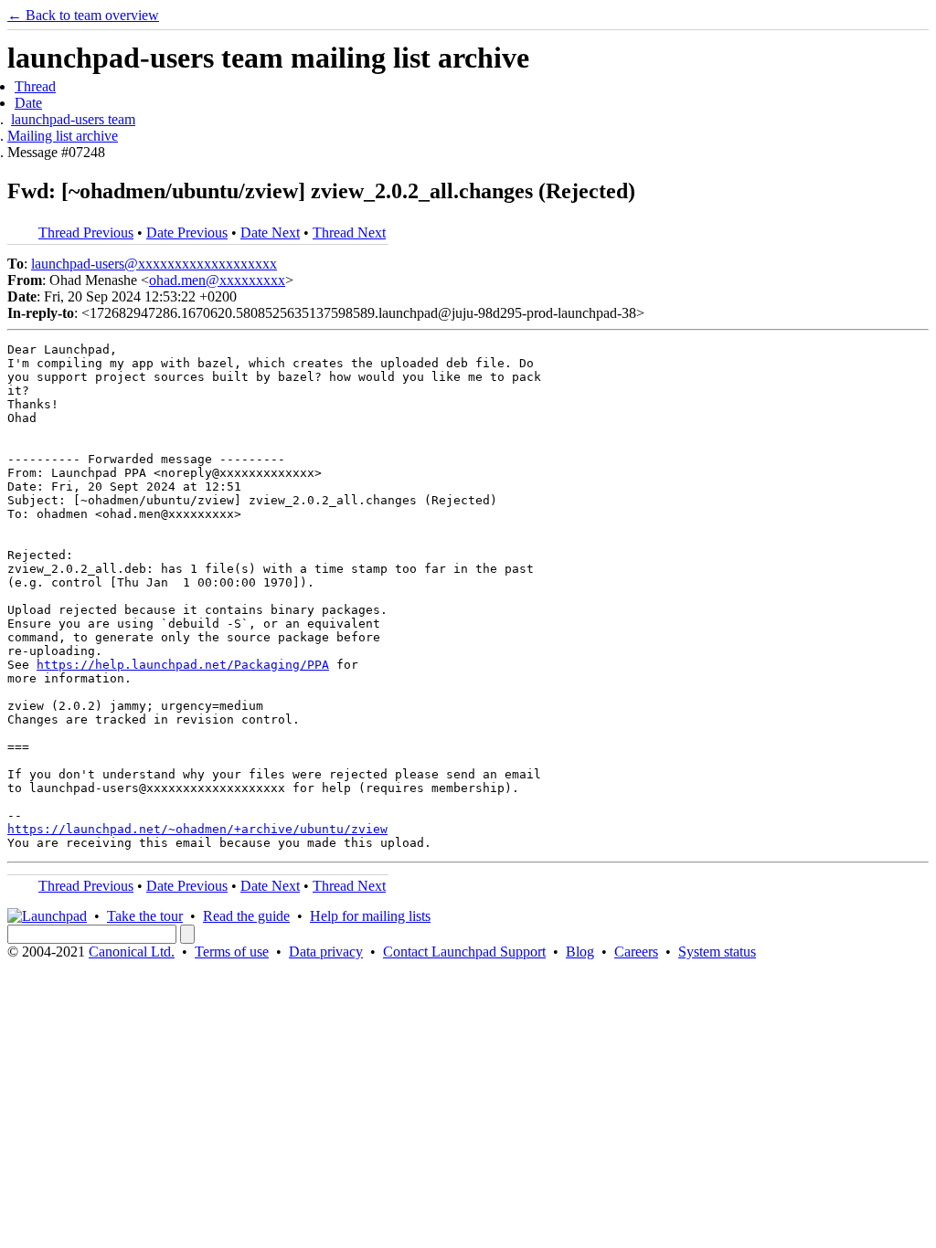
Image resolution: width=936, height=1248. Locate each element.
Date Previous (187, 232)
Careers (636, 951)
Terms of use (232, 951)
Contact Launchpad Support (464, 951)
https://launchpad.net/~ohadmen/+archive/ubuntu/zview (197, 829)
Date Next (270, 232)
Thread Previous (85, 232)
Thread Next (349, 232)
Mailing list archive (62, 135)
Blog (580, 951)
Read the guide (246, 916)
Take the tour (145, 916)
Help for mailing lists (370, 916)
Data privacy (326, 951)
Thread (35, 86)
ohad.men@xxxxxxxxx (217, 280)
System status (717, 951)
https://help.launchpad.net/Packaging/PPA (183, 665)
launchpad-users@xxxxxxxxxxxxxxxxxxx (154, 263)
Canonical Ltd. (132, 951)
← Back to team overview (83, 15)
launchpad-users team (73, 119)
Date (28, 103)
